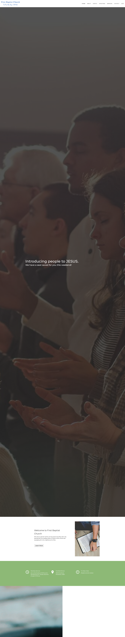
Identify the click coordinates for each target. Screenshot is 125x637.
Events (95, 3)
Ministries (102, 3)
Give (122, 3)
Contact (116, 3)
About (89, 3)
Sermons (109, 3)
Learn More (39, 545)
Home (83, 3)
